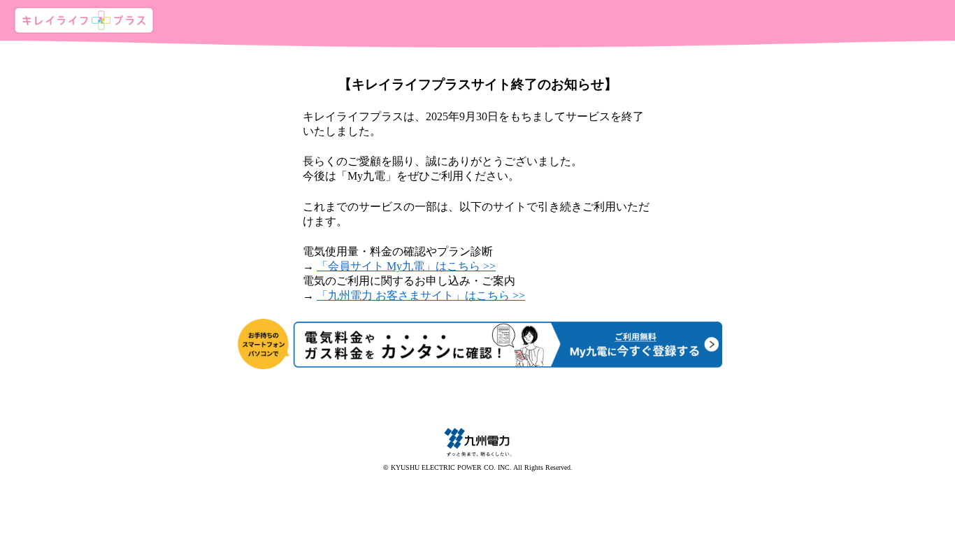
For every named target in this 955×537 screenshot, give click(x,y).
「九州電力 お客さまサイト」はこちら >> (421, 295)
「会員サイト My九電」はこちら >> (406, 266)
